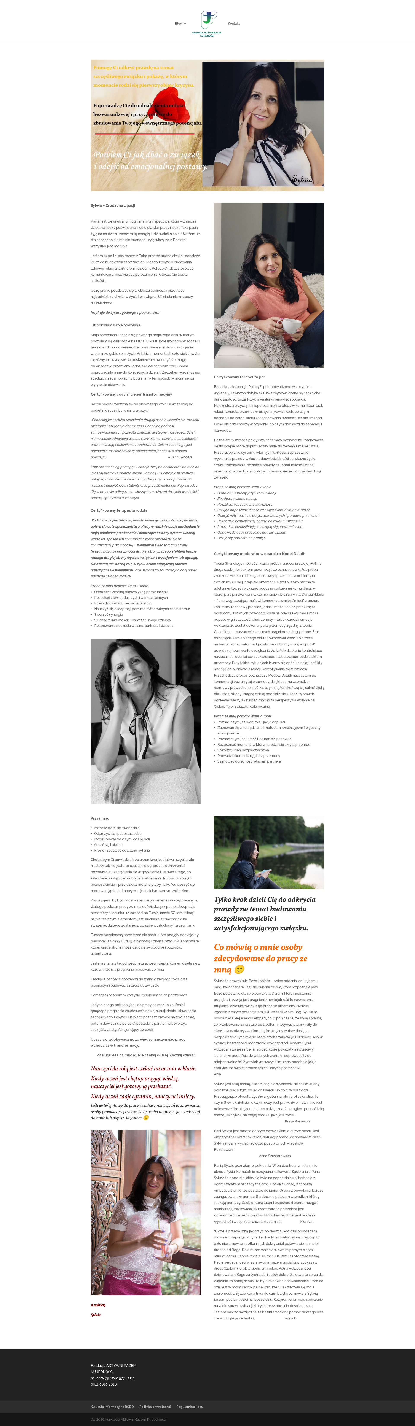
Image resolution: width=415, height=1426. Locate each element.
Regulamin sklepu (189, 1407)
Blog (178, 23)
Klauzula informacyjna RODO (112, 1407)
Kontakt (234, 23)
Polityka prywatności (155, 1407)
